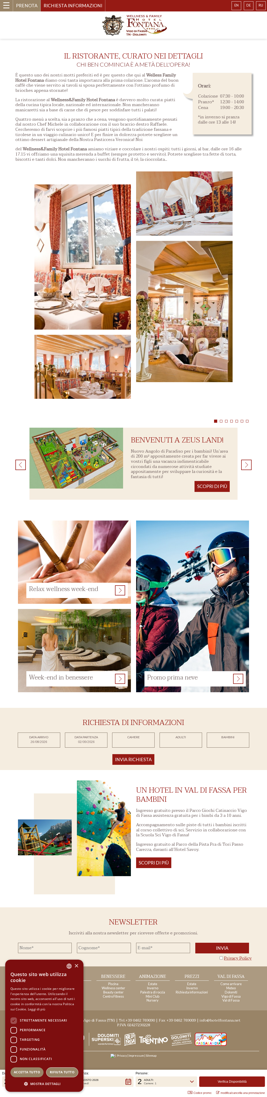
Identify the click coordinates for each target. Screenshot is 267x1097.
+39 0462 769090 (140, 1020)
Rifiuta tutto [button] (62, 1072)
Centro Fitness (113, 996)
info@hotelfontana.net (220, 1020)
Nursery (153, 1000)
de (248, 5)
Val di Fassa (231, 976)
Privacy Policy (238, 958)
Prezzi (192, 976)
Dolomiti (231, 992)
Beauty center (113, 992)
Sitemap (151, 1055)
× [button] (76, 966)
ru (261, 5)
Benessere (113, 976)
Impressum (136, 1055)
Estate (152, 984)
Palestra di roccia (152, 992)
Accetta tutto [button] (27, 1072)
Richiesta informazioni (73, 5)
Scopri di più (154, 862)
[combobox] (69, 966)
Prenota (27, 5)
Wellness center (113, 988)
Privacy (122, 1055)
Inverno (152, 988)
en (236, 5)
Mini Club (152, 996)
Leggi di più (36, 1009)
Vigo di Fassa (231, 996)
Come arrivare (231, 984)
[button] (101, 1081)
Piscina (113, 984)
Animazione (152, 976)
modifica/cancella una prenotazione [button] (243, 1092)
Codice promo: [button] (202, 1092)
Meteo (231, 988)
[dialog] (44, 1026)
